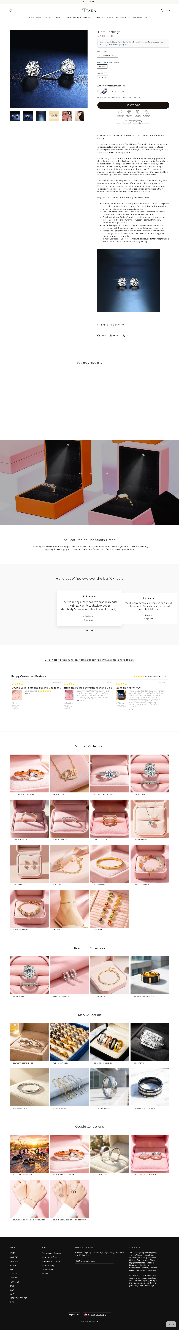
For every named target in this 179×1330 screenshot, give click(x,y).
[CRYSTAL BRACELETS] (150, 864)
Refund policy (48, 1265)
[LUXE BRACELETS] (69, 864)
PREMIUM (48, 17)
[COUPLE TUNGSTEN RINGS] (29, 1042)
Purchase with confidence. (133, 120)
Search (45, 1273)
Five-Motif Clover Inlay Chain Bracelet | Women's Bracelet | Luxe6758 (17, 706)
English (72, 1314)
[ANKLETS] (69, 909)
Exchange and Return (51, 1261)
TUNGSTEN (99, 17)
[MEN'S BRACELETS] (29, 1087)
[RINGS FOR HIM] (150, 1042)
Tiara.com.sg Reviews (51, 1253)
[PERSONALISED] (69, 773)
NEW (116, 17)
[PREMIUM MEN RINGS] (109, 1087)
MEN (67, 17)
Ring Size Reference (51, 1257)
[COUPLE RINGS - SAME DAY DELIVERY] (150, 1154)
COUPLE (76, 17)
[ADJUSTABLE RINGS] (109, 819)
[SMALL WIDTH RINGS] (29, 819)
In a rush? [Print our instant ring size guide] (113, 44)
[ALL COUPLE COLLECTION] (29, 1154)
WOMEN (58, 17)
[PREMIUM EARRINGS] (69, 975)
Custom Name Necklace (68, 703)
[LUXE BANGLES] (109, 864)
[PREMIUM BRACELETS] (109, 975)
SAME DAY (39, 17)
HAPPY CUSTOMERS (135, 17)
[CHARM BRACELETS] (29, 909)
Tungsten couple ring (128, 687)
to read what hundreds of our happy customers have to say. (89, 659)
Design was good (22, 687)
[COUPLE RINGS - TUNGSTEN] (29, 773)
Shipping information (111, 325)
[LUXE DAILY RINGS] (69, 819)
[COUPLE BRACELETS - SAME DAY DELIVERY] (29, 1199)
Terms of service (49, 1269)
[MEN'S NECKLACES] (69, 1087)
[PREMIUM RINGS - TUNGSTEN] (150, 1087)
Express (102, 66)
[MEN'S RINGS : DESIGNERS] (109, 1042)
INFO (146, 17)
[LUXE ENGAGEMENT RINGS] (109, 773)
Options (102, 52)
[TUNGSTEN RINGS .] (69, 1042)
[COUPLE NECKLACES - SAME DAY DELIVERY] (69, 1199)
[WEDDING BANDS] (109, 1154)
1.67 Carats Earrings (107, 56)
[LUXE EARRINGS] (29, 864)
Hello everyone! (73, 687)
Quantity (103, 73)
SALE (122, 17)
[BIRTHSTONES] (109, 909)
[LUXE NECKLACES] (150, 819)
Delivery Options (108, 62)
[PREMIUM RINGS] (150, 773)
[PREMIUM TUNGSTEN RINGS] (150, 975)
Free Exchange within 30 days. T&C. (133, 122)
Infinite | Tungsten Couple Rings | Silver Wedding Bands (121, 705)
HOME (31, 17)
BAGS (109, 17)
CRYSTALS (87, 17)
